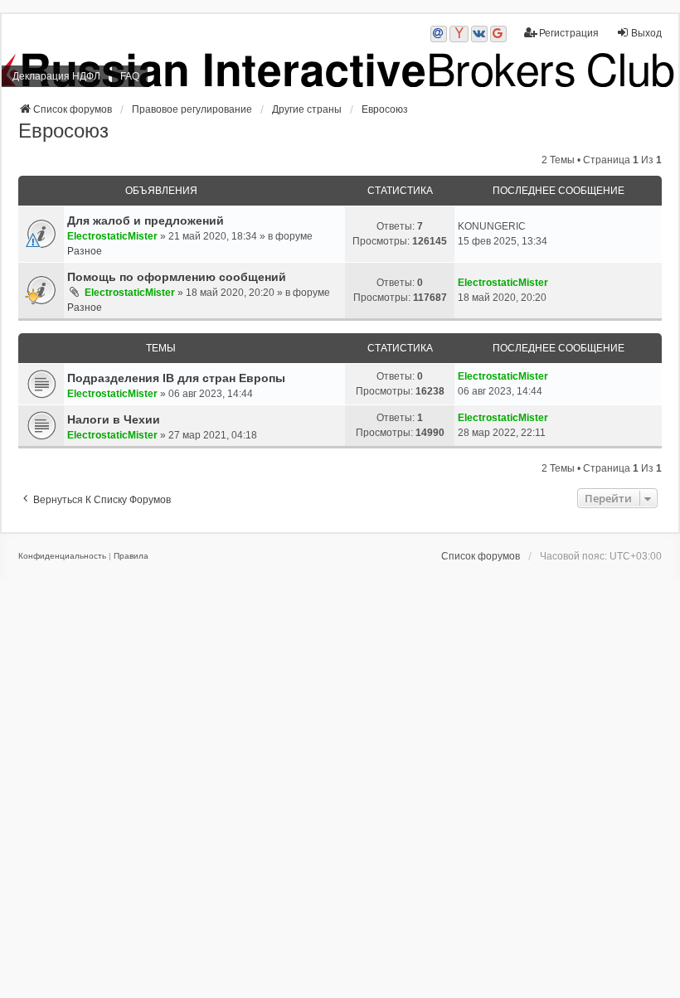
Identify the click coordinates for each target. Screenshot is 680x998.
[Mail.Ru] (438, 34)
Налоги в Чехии (113, 419)
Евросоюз (63, 130)
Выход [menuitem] (646, 33)
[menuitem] (62, 556)
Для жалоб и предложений (145, 220)
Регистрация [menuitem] (569, 33)
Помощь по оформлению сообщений (176, 276)
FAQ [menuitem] (129, 76)
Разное (84, 251)
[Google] (498, 34)
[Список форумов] (340, 70)
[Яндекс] (459, 34)
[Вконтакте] (479, 34)
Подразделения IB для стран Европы (176, 378)
